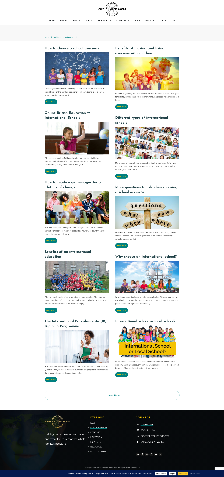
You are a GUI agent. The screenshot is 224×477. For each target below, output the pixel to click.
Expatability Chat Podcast (155, 436)
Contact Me (147, 424)
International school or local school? (145, 321)
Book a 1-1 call (149, 430)
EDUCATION (96, 437)
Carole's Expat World (152, 441)
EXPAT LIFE (95, 441)
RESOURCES (96, 446)
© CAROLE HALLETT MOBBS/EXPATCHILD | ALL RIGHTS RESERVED (116, 467)
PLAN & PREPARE (98, 427)
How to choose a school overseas (72, 48)
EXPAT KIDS (96, 432)
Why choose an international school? (146, 257)
